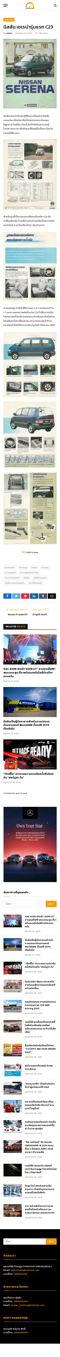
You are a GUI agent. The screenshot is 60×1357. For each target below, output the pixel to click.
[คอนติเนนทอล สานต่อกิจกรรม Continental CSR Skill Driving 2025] (13, 1006)
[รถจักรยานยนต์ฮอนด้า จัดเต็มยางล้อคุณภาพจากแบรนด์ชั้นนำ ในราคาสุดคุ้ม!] (13, 1126)
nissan (44, 567)
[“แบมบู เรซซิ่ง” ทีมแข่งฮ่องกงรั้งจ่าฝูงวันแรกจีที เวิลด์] (13, 1088)
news (34, 567)
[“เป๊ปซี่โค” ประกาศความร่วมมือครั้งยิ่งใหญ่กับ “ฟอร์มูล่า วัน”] (30, 754)
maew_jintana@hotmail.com (27, 1305)
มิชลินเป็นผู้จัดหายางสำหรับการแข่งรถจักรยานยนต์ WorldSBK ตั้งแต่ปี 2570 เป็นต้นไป (26, 725)
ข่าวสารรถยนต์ (12, 577)
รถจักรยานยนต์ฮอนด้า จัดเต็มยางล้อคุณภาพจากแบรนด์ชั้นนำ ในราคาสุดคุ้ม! (40, 1125)
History (9, 19)
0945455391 (21, 1332)
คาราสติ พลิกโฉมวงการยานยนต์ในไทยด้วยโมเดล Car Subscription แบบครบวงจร (39, 1209)
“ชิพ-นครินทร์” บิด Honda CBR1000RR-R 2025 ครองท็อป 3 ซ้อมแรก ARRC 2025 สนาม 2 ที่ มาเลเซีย (39, 1147)
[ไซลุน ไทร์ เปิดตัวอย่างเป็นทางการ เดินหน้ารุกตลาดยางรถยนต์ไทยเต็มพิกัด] (13, 1190)
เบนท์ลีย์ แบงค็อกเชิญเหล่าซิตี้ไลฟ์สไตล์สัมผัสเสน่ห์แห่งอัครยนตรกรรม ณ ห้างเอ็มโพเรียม (40, 1027)
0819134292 (20, 1274)
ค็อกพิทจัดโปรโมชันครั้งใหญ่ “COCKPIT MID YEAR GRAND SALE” (40, 1049)
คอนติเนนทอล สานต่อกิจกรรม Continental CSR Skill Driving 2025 (40, 1005)
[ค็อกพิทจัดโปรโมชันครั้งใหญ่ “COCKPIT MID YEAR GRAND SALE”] (13, 1050)
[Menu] (5, 5)
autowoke (10, 567)
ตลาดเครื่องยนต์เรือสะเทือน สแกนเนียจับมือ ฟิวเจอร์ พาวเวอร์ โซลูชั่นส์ (39, 1105)
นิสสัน (27, 577)
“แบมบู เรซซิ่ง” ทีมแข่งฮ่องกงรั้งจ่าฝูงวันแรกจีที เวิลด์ (40, 1085)
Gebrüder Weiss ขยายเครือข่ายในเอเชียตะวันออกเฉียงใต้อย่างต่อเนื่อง (40, 985)
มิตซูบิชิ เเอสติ (39, 614)
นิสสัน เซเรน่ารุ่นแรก (14, 583)
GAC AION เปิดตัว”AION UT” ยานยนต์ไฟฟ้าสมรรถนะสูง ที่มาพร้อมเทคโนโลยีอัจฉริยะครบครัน (29, 672)
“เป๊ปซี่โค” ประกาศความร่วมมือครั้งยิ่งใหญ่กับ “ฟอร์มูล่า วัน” (28, 775)
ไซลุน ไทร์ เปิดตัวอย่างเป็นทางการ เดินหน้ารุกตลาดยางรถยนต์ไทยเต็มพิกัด (39, 1189)
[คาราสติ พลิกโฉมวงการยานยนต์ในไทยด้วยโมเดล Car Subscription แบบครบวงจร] (13, 1210)
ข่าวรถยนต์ (10, 572)
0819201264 (21, 1301)
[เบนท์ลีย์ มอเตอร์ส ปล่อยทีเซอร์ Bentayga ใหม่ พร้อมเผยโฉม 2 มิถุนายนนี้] (13, 1170)
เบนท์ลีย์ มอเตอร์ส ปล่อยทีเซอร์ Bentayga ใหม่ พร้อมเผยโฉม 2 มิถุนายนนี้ (41, 1169)
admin (9, 33)
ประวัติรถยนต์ (35, 583)
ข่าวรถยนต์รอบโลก (29, 572)
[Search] (55, 5)
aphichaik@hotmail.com (25, 1270)
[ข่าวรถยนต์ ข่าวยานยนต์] (30, 5)
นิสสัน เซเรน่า (40, 577)
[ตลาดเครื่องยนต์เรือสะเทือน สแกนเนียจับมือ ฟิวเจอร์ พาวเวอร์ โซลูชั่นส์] (13, 1106)
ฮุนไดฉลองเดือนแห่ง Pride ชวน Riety (39, 1067)
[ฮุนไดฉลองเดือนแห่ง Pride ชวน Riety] (13, 1070)
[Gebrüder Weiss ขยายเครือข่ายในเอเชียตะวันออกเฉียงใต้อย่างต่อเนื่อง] (13, 986)
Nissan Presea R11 (18, 614)
